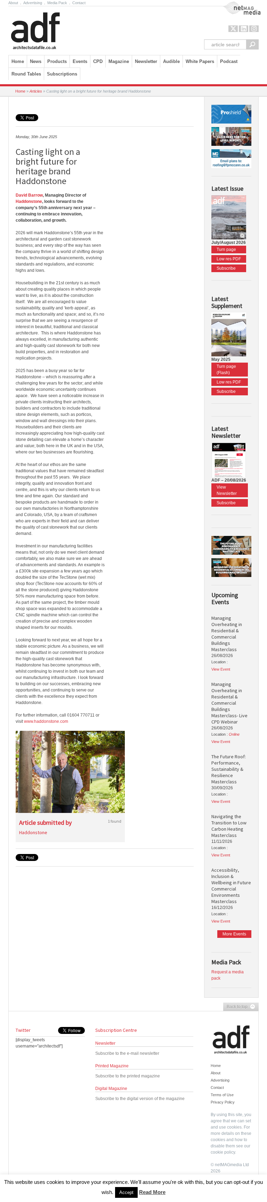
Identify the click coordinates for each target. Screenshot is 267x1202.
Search (252, 44)
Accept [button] (126, 1192)
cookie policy (223, 1152)
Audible (171, 61)
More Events (234, 934)
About (13, 3)
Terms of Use (222, 1095)
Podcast (228, 61)
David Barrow (29, 195)
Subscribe (226, 268)
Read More (152, 1192)
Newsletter (105, 1043)
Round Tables (26, 74)
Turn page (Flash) (226, 369)
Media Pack (57, 3)
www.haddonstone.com (46, 721)
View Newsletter (227, 490)
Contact (79, 3)
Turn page (226, 249)
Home (17, 61)
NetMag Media (236, 4)
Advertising (32, 3)
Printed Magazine (112, 1065)
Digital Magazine (111, 1088)
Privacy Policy (223, 1102)
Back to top (235, 1007)
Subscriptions (62, 74)
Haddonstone (29, 201)
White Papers (200, 61)
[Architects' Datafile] (47, 29)
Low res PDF (229, 258)
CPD (98, 61)
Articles (36, 91)
